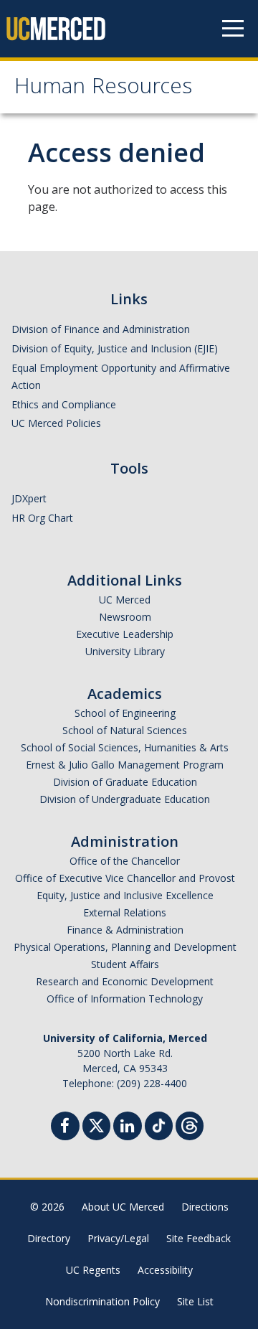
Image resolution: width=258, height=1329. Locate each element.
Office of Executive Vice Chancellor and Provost (125, 878)
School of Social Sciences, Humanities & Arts (125, 747)
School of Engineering (125, 713)
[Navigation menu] (232, 28)
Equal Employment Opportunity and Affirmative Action (120, 376)
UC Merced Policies (56, 423)
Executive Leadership (124, 634)
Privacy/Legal (118, 1238)
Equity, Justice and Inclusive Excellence (125, 895)
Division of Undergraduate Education (124, 799)
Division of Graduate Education (125, 782)
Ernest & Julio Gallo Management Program (125, 764)
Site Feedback (198, 1238)
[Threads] (189, 1124)
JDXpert (29, 498)
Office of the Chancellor (125, 861)
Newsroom (125, 617)
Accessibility (165, 1270)
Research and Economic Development (125, 981)
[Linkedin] (127, 1128)
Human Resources (103, 88)
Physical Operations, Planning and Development (125, 947)
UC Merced (124, 599)
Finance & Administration (125, 929)
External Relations (124, 912)
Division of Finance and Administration (100, 329)
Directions (205, 1206)
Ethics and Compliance (63, 404)
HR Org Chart (42, 518)
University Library (125, 651)
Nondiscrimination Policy (102, 1301)
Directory (48, 1238)
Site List (195, 1301)
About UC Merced (123, 1206)
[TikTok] (158, 1124)
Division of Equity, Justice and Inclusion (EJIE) (114, 348)
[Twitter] (96, 1124)
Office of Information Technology (125, 998)
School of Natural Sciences (124, 730)
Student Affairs (125, 964)
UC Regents (93, 1270)
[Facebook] (65, 1128)
